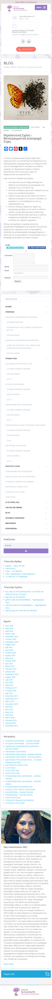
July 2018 (8, 693)
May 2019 (9, 685)
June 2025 (9, 650)
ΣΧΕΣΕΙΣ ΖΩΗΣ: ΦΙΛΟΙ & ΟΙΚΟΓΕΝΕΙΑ (20, 476)
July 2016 (8, 707)
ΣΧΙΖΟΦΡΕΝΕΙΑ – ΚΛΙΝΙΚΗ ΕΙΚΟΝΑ (19, 792)
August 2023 (10, 655)
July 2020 (8, 680)
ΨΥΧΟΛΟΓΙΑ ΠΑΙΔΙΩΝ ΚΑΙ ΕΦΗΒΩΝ (19, 481)
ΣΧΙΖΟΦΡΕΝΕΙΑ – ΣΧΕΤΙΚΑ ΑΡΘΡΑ (19, 795)
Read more (9, 964)
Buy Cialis (9, 591)
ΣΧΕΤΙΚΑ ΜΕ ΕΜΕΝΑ (13, 507)
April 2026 (9, 631)
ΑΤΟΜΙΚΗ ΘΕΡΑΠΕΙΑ (15, 322)
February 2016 (11, 720)
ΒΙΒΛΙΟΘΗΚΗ (10, 523)
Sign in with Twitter (15, 247)
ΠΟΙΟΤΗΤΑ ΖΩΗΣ (12, 466)
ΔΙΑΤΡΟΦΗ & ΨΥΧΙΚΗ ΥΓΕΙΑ (16, 487)
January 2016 (10, 723)
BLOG (7, 513)
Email (6, 270)
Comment (8, 255)
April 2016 (9, 715)
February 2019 (11, 688)
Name (6, 266)
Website (7, 278)
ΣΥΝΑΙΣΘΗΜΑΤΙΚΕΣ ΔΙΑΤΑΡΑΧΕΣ (18, 404)
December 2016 (11, 704)
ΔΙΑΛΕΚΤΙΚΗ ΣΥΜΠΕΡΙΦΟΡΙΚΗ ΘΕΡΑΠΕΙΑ (21, 340)
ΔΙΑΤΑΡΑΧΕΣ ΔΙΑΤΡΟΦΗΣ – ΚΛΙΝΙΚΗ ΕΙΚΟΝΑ (23, 754)
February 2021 (11, 669)
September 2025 (11, 642)
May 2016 (9, 712)
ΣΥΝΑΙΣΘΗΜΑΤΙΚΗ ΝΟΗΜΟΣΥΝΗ (18, 471)
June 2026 (9, 626)
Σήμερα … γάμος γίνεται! (15, 566)
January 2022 (10, 661)
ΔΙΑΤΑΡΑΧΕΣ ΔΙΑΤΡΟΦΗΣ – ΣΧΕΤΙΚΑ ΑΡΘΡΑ (23, 757)
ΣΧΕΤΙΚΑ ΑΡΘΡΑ (13, 335)
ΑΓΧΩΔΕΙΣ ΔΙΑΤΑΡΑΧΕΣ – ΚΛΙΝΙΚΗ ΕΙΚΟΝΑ (22, 741)
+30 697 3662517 (27, 49)
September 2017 (11, 699)
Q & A (9, 379)
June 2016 (9, 709)
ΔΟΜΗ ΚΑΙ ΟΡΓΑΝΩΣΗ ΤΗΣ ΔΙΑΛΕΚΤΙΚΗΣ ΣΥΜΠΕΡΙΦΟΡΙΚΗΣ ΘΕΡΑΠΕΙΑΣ (23, 346)
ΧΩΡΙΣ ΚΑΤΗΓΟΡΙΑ (12, 797)
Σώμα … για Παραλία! (13, 571)
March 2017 (10, 701)
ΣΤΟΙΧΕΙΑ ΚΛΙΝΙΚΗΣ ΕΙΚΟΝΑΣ (18, 369)
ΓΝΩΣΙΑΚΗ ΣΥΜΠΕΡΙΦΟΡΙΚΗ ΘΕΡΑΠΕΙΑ (21, 317)
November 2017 (11, 696)
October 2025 (10, 639)
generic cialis (10, 600)
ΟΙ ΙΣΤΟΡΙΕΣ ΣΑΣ (12, 502)
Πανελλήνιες (10, 568)
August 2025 (10, 644)
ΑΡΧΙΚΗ (8, 306)
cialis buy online (11, 605)
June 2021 (9, 663)
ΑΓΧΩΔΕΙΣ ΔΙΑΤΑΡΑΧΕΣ (14, 384)
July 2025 (8, 647)
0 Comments (17, 130)
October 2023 (10, 653)
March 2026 (10, 634)
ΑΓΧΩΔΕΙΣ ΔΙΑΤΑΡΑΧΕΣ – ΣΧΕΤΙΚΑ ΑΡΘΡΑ (22, 743)
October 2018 (10, 690)
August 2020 (10, 677)
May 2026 (9, 628)
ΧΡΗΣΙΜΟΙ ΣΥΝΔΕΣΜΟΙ (14, 518)
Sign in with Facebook (37, 247)
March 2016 (10, 717)
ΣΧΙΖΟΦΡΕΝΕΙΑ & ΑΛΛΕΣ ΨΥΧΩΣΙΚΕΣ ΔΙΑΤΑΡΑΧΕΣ (25, 425)
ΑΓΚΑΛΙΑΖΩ (20, 597)
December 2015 (11, 726)
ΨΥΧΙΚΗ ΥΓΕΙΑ (11, 358)
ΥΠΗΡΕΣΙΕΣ (10, 312)
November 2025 (11, 636)
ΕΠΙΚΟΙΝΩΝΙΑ (11, 528)
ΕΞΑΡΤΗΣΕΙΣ (10, 497)
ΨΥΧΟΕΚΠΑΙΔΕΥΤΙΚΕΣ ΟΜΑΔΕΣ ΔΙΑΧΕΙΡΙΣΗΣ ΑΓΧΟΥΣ (24, 328)
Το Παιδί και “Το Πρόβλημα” (16, 576)
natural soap (10, 610)
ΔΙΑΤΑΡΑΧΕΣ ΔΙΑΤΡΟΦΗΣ (15, 445)
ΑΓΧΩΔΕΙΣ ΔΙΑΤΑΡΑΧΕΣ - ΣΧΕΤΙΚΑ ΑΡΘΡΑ (16, 127)
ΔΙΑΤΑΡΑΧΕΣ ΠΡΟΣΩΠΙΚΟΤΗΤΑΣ (18, 364)
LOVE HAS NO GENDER (27, 610)
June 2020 (9, 682)
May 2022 (9, 658)
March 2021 (10, 666)
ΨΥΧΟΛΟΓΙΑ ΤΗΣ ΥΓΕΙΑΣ (15, 492)
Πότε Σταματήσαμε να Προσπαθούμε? (20, 574)
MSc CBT (6, 813)
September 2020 (11, 674)
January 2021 (10, 672)
